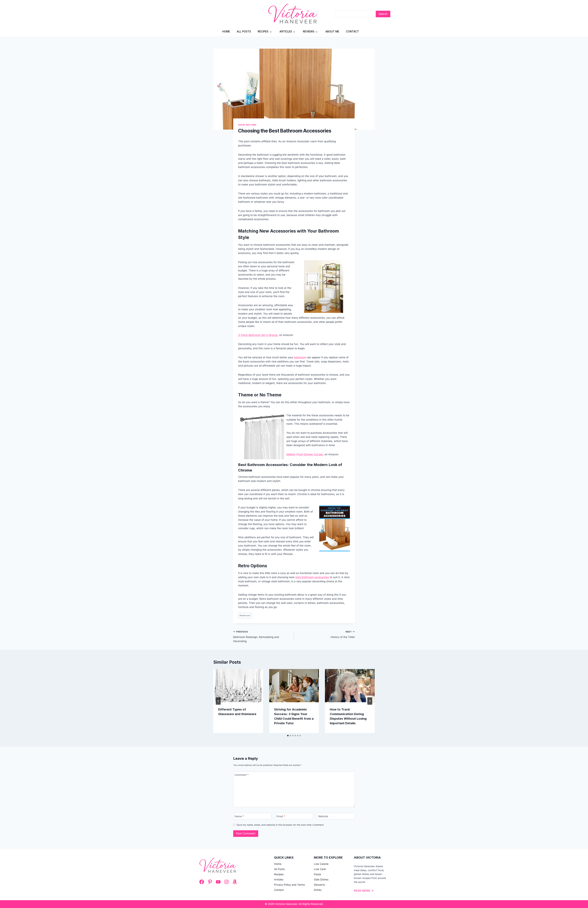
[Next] (369, 701)
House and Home (247, 125)
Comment (242, 774)
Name (239, 816)
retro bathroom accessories (312, 577)
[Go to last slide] (218, 701)
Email (280, 816)
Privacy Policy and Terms (289, 884)
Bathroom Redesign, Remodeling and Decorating (256, 636)
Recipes (263, 31)
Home (226, 31)
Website (323, 816)
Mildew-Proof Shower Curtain (304, 454)
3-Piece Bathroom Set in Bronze (258, 335)
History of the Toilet (343, 634)
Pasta (317, 874)
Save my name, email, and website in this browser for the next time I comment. (280, 824)
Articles (285, 31)
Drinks (318, 889)
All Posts (244, 31)
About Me (332, 31)
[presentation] (238, 685)
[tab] (288, 735)
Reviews (308, 31)
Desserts (319, 884)
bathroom (300, 357)
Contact (352, 31)
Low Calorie (321, 863)
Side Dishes (321, 879)
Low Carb (320, 869)
